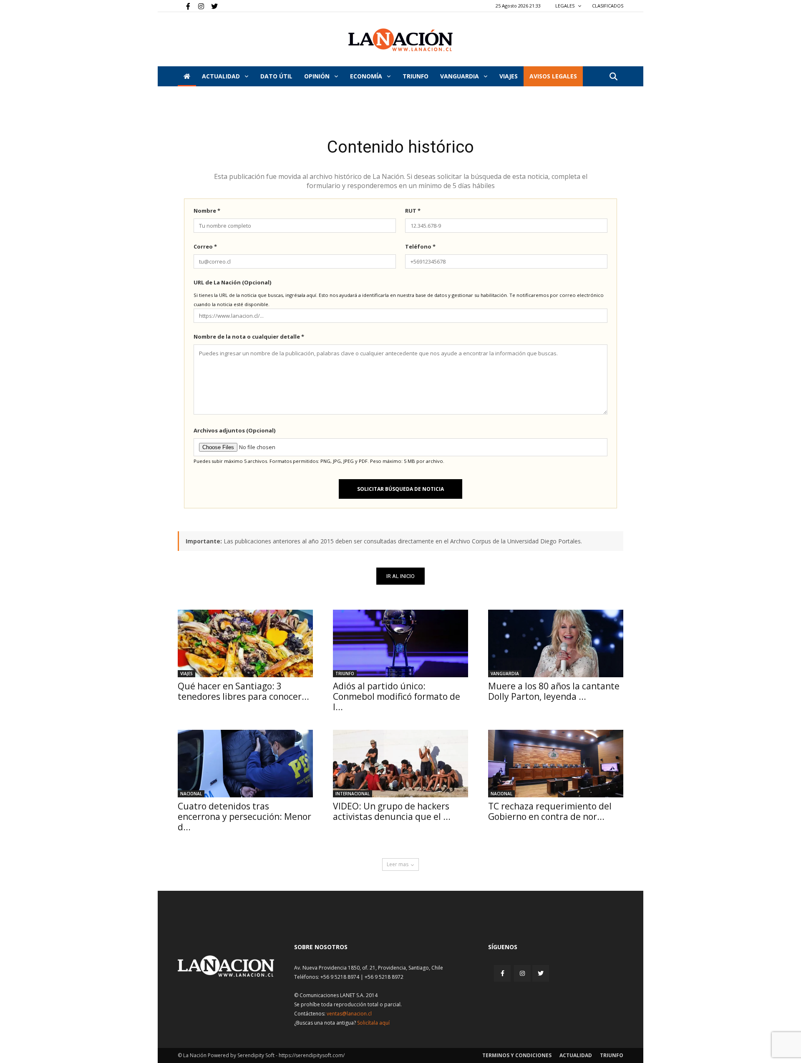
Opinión (317, 76)
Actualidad (222, 76)
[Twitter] (211, 6)
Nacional (191, 794)
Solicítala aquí (373, 1022)
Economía (367, 76)
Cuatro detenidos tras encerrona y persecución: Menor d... (244, 816)
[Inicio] (187, 76)
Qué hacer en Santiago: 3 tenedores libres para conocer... (243, 691)
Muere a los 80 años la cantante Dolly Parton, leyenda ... (554, 691)
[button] (613, 77)
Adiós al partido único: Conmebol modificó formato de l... (396, 696)
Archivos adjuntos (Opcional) (234, 430)
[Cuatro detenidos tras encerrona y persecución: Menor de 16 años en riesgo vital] (245, 763)
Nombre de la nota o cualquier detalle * (249, 336)
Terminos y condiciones (517, 1055)
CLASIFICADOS (607, 6)
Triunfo (415, 76)
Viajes (186, 673)
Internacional (352, 794)
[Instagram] (197, 6)
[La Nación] (400, 39)
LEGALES (565, 6)
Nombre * (207, 210)
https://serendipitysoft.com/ (312, 1055)
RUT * (413, 210)
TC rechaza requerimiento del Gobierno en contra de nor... (550, 811)
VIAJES (508, 76)
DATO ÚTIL (276, 76)
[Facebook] (184, 6)
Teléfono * (420, 246)
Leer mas (397, 864)
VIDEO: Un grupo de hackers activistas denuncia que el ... (392, 811)
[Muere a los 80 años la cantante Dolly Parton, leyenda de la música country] (555, 643)
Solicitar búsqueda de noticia (400, 489)
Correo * (205, 246)
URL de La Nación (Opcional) (232, 282)
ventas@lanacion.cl (349, 1013)
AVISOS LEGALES (553, 76)
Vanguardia (460, 76)
